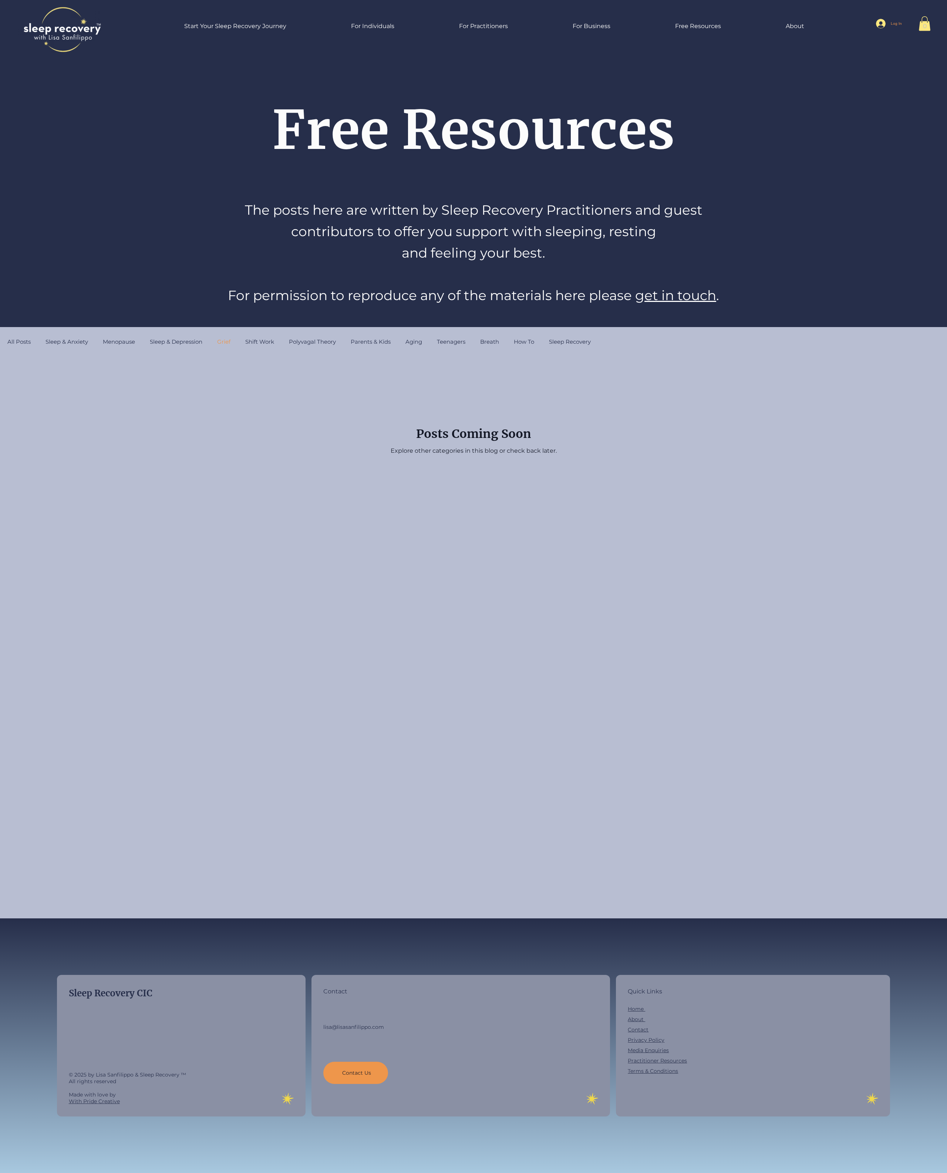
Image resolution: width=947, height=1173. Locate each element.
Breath (489, 342)
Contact (638, 1029)
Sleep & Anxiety (67, 342)
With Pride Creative (94, 1101)
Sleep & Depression (176, 342)
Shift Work (259, 342)
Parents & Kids (371, 342)
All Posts (19, 342)
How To (524, 342)
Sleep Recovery (570, 342)
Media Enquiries (648, 1050)
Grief (223, 342)
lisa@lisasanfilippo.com (353, 1027)
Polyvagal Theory (312, 342)
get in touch (675, 295)
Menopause (119, 342)
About (636, 1019)
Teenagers (451, 342)
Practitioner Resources (657, 1060)
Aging (413, 342)
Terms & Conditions (653, 1071)
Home (636, 1009)
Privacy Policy (646, 1040)
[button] (343, 26)
